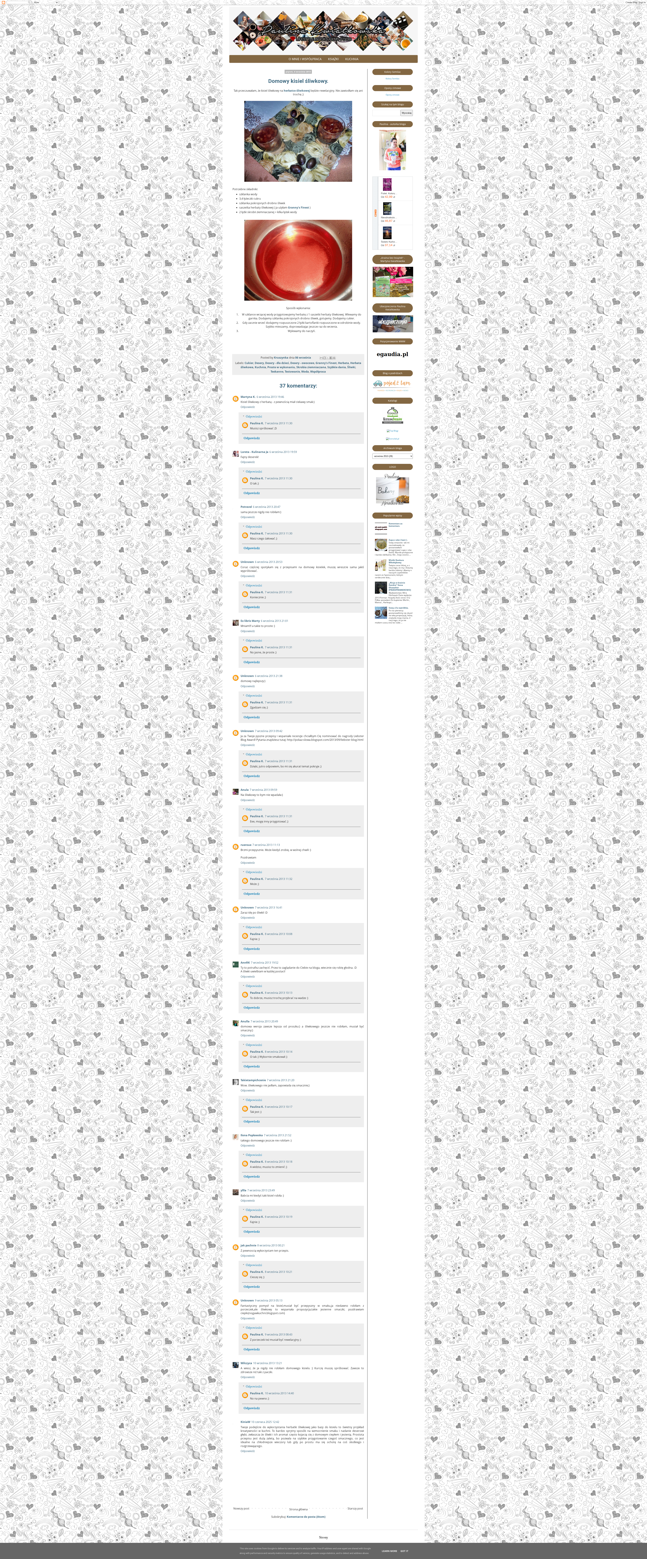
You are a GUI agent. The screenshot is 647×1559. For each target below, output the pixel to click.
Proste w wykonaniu (281, 367)
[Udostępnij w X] (327, 358)
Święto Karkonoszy (389, 242)
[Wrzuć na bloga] (324, 358)
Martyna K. (248, 397)
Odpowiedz (248, 407)
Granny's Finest (298, 207)
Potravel (246, 507)
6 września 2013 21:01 (274, 621)
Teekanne (277, 371)
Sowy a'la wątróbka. (398, 607)
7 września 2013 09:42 (268, 731)
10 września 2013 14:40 (279, 1393)
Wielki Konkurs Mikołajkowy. (396, 561)
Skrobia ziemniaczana (311, 367)
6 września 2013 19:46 (270, 397)
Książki (333, 59)
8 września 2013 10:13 (278, 993)
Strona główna (298, 1509)
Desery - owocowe (302, 363)
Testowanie (292, 371)
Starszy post (355, 1508)
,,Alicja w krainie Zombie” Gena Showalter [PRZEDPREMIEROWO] (400, 586)
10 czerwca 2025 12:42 (265, 1422)
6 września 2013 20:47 (266, 507)
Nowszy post (241, 1508)
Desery (259, 363)
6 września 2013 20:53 (268, 562)
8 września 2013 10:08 (278, 934)
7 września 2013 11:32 (278, 879)
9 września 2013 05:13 (268, 1300)
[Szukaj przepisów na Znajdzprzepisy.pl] (392, 430)
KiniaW (245, 1422)
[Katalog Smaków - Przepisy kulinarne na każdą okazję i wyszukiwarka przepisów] (392, 422)
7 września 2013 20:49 (264, 1021)
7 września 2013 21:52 (277, 1135)
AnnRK (245, 962)
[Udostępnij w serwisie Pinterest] (334, 358)
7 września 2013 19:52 (264, 962)
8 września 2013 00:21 (271, 1245)
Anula (245, 790)
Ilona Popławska (252, 1135)
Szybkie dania (336, 367)
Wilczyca (246, 1363)
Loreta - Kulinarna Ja (254, 452)
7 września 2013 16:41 (268, 907)
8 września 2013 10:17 (278, 1107)
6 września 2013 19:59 (283, 452)
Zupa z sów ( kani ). (398, 539)
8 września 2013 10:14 (278, 1052)
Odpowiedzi (254, 416)
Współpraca (318, 371)
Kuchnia (351, 59)
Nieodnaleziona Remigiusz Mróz (389, 217)
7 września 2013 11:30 (278, 423)
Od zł (388, 196)
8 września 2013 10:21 (278, 1272)
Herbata (343, 363)
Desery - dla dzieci (277, 363)
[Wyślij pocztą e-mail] (321, 358)
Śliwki (351, 367)
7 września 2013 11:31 (278, 592)
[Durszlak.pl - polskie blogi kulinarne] (392, 438)
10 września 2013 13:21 (267, 1363)
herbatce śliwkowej (297, 90)
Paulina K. (257, 423)
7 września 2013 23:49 (261, 1190)
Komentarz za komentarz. (395, 524)
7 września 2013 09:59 (263, 790)
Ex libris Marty (250, 621)
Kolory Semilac (392, 78)
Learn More (389, 1551)
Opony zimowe (392, 94)
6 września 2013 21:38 (268, 676)
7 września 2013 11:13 (266, 845)
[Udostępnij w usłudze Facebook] (331, 358)
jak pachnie (248, 1245)
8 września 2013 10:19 (278, 1217)
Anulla (245, 1021)
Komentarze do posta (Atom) (306, 1517)
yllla (243, 1190)
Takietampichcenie (253, 1080)
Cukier (249, 363)
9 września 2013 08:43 (278, 1334)
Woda (305, 371)
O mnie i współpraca (305, 59)
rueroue (246, 845)
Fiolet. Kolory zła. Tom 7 (389, 193)
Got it (404, 1551)
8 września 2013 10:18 (278, 1162)
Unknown (247, 562)
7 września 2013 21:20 (280, 1080)
